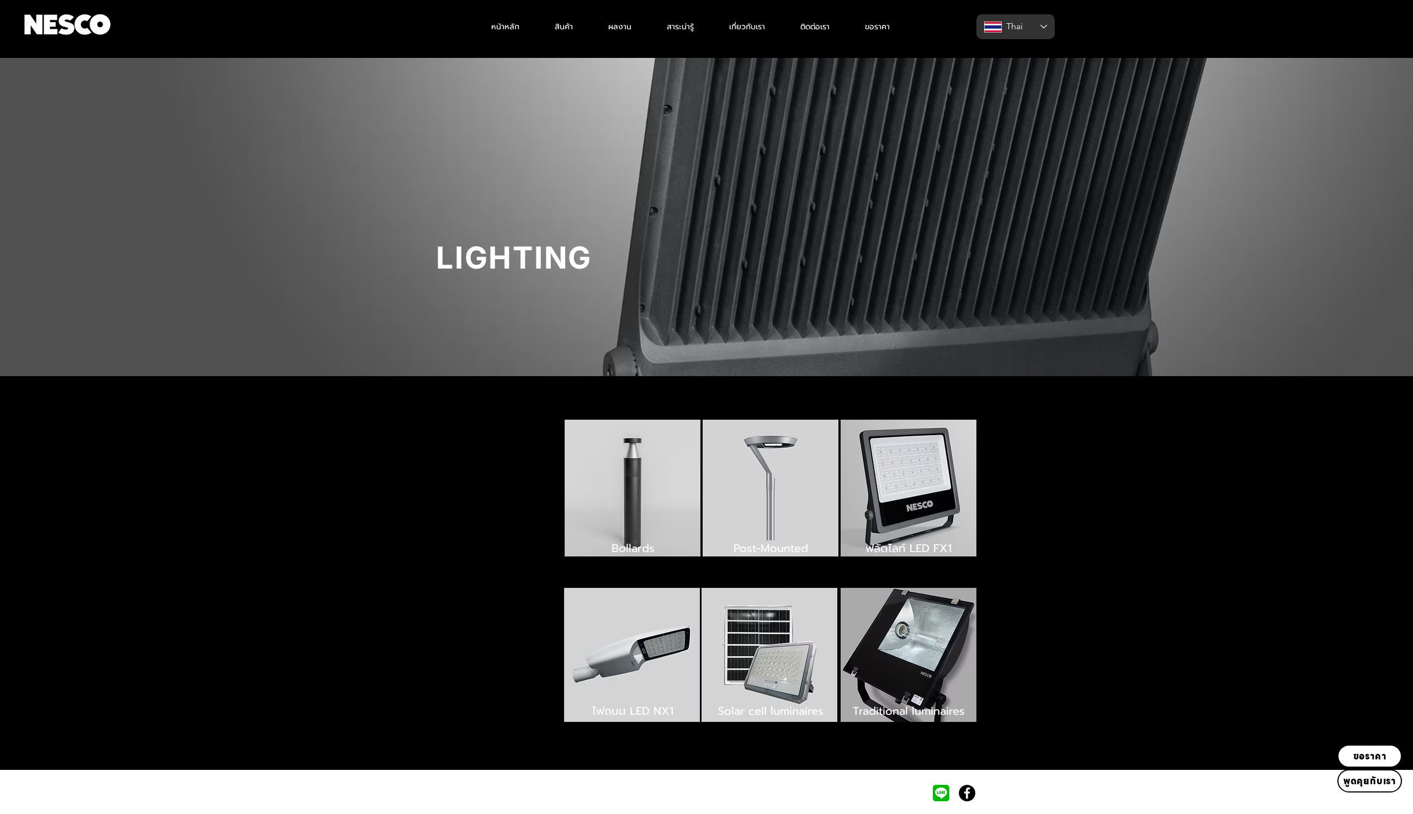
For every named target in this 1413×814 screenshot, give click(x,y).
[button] (564, 27)
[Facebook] (967, 793)
